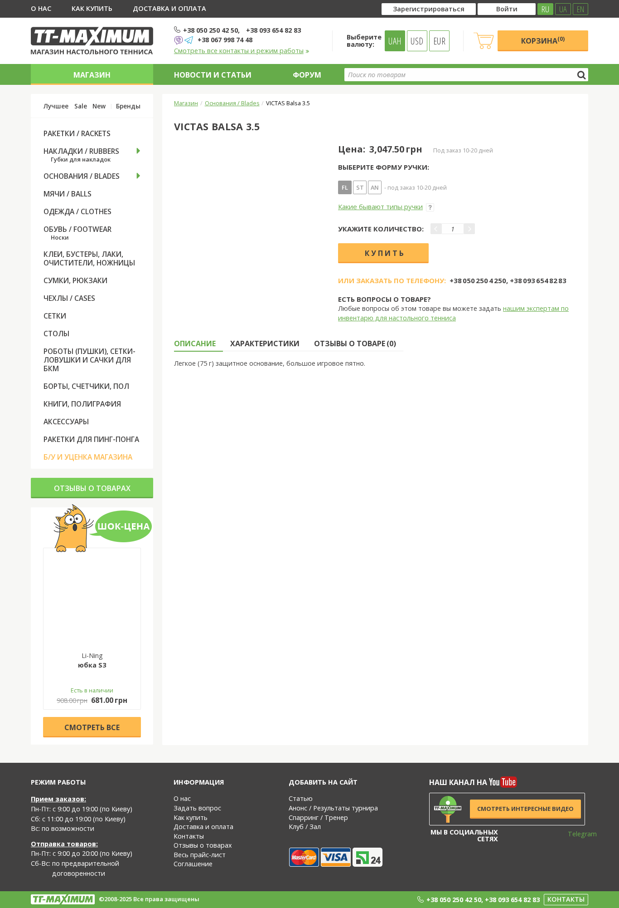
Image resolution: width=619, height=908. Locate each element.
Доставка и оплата (169, 8)
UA (563, 9)
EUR (439, 40)
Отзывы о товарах (92, 488)
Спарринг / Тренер (318, 817)
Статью (301, 798)
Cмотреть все (92, 727)
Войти (506, 9)
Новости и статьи (212, 75)
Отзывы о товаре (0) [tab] (355, 343)
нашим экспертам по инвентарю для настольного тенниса (453, 313)
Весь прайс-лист (200, 854)
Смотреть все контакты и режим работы (239, 50)
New (99, 106)
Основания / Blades (232, 103)
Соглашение (193, 863)
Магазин (92, 75)
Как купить (92, 8)
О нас (41, 8)
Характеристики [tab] (265, 343)
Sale (80, 106)
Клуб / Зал (305, 826)
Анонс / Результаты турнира (333, 808)
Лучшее (56, 106)
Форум (307, 75)
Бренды (128, 106)
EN (580, 9)
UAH (394, 40)
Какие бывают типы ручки (380, 206)
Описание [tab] (195, 343)
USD (417, 40)
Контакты (189, 836)
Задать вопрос (197, 808)
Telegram (576, 833)
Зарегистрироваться (428, 9)
